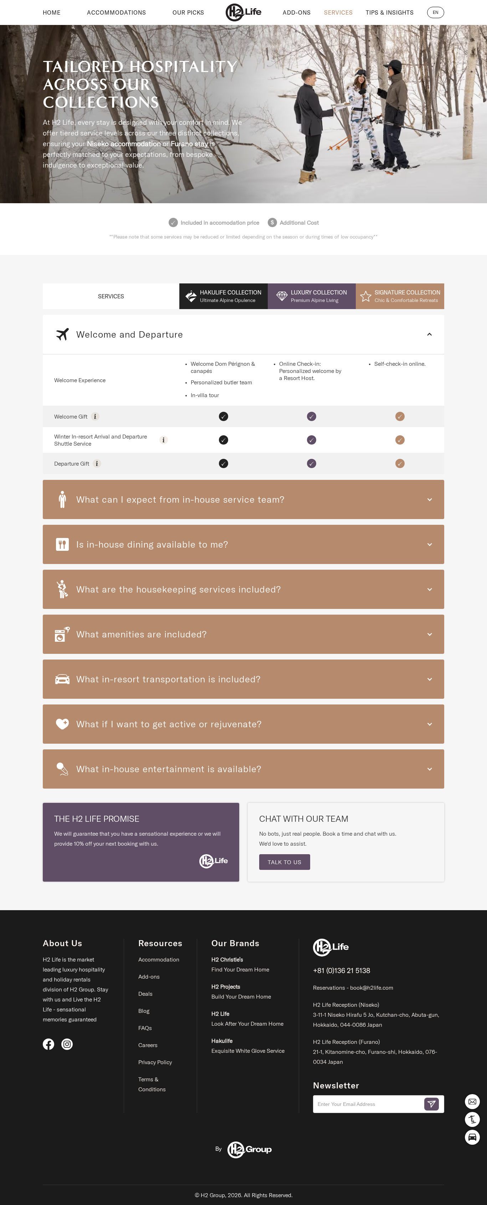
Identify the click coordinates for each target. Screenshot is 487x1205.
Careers (148, 1044)
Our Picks (188, 12)
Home (52, 12)
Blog (143, 1010)
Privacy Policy (155, 1062)
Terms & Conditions (152, 1084)
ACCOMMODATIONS (116, 12)
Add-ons (149, 976)
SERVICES (338, 12)
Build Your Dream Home (241, 991)
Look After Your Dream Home (247, 1018)
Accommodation (158, 959)
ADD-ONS (297, 12)
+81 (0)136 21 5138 (341, 970)
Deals (145, 993)
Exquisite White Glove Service (247, 1045)
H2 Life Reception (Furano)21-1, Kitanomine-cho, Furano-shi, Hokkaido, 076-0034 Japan (375, 1051)
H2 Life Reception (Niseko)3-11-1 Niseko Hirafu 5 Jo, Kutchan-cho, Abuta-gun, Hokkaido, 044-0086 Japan (376, 1014)
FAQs (145, 1027)
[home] (243, 12)
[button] (435, 12)
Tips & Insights (390, 12)
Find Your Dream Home (240, 964)
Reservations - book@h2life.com (353, 987)
